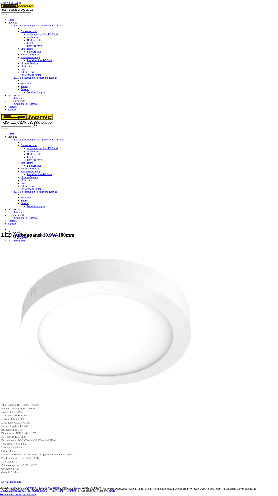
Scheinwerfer (27, 72)
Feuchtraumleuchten (31, 54)
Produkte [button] (12, 136)
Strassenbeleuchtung (31, 74)
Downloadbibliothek (11, 481)
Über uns (18, 98)
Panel (30, 43)
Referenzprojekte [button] (16, 215)
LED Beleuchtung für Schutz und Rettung (35, 77)
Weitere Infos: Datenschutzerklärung (18, 494)
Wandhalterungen (36, 92)
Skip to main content (11, 2)
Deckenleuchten (29, 31)
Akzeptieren (6, 491)
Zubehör (25, 89)
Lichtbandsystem (29, 63)
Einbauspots (27, 48)
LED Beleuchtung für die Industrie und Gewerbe (39, 25)
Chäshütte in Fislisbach (26, 103)
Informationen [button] (15, 209)
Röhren (24, 69)
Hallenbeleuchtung (30, 57)
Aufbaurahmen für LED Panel (42, 34)
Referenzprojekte (16, 101)
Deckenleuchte (34, 40)
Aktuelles (12, 106)
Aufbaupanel (33, 37)
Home (11, 19)
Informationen (15, 95)
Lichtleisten (26, 66)
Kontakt (12, 109)
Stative (24, 86)
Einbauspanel (34, 51)
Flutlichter (26, 83)
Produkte (12, 22)
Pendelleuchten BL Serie (39, 60)
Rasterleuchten (34, 45)
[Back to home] (17, 11)
